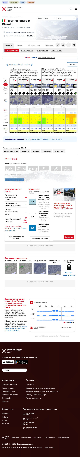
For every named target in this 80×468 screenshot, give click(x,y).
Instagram (5, 417)
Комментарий (63, 437)
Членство (30, 384)
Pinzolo (20, 17)
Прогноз (8, 45)
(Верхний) (12, 50)
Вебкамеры (47, 151)
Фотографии (7, 398)
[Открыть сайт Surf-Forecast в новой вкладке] (5, 2)
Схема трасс (59, 151)
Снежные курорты (9, 384)
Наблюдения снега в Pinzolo (16, 237)
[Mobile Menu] (76, 9)
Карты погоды (56, 50)
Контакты (37, 437)
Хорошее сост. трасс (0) (15, 229)
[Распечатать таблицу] (74, 45)
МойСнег (5, 401)
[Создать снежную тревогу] (63, 45)
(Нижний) (42, 50)
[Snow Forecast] (11, 9)
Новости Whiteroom (10, 394)
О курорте (25, 151)
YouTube (5, 423)
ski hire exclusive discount (46, 58)
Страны (4, 17)
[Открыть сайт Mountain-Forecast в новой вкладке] (14, 2)
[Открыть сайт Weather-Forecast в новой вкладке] (30, 2)
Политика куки (49, 448)
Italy (12, 17)
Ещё (6, 101)
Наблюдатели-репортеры (36, 394)
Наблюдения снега (11, 151)
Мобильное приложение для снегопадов (42, 391)
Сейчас (20, 45)
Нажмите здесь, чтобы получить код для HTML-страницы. (16, 328)
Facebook (5, 413)
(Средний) (27, 50)
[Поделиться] (68, 45)
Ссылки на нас (49, 437)
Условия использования (10, 448)
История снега (34, 45)
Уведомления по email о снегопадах (40, 388)
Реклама (15, 437)
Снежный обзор (8, 391)
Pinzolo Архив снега (40, 238)
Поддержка (26, 437)
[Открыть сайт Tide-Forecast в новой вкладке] (22, 2)
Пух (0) (15, 228)
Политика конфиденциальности (31, 448)
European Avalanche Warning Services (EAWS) (44, 139)
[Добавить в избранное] (58, 45)
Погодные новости (33, 398)
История (36, 151)
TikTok (4, 420)
